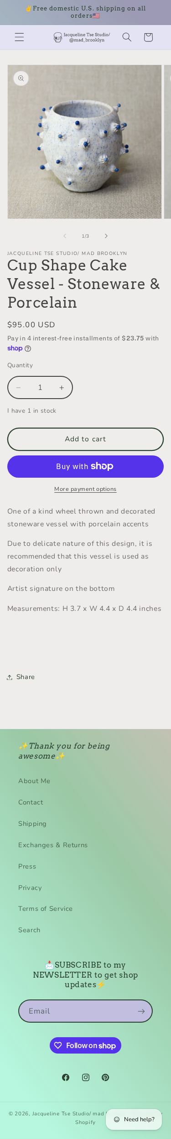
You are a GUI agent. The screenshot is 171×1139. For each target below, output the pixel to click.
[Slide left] (65, 236)
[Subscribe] (141, 1011)
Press (27, 866)
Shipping (32, 823)
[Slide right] (106, 236)
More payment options (85, 489)
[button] (19, 37)
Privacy (30, 887)
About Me (34, 780)
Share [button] (25, 676)
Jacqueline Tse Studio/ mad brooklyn (81, 1113)
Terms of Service (45, 908)
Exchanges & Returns (53, 844)
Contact (30, 802)
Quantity (20, 365)
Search (29, 929)
